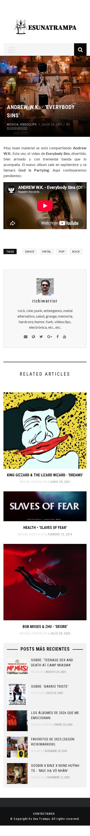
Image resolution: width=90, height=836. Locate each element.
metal (46, 251)
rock (76, 251)
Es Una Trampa (39, 818)
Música (12, 124)
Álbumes (36, 724)
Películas (37, 672)
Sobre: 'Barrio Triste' (50, 686)
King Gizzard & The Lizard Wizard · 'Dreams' (45, 475)
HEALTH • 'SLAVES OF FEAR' (45, 527)
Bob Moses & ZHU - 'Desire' (45, 626)
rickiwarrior (17, 128)
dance (29, 251)
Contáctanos (44, 813)
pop (61, 251)
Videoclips (28, 124)
